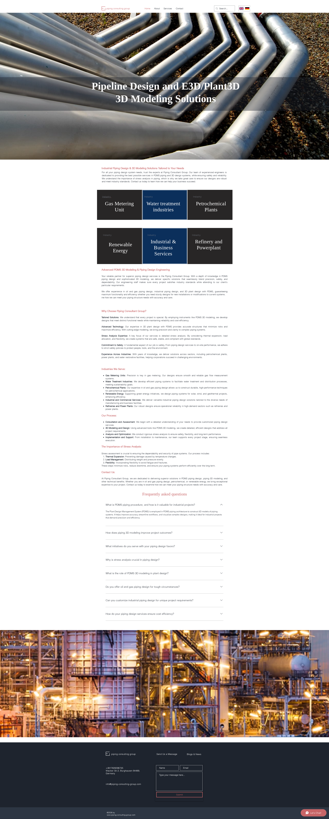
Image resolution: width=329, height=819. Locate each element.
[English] (241, 8)
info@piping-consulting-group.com (123, 784)
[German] (247, 8)
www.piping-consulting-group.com (121, 815)
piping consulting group (118, 8)
